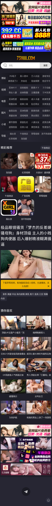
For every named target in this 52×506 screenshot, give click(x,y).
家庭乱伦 (24, 122)
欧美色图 (35, 110)
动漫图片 (46, 110)
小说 (3, 124)
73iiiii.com (26, 58)
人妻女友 (35, 122)
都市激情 (13, 122)
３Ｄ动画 (46, 87)
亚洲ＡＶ (13, 87)
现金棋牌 (35, 81)
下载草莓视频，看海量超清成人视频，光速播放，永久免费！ (26, 284)
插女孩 (13, 133)
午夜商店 (24, 133)
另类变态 (46, 104)
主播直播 (35, 92)
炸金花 (24, 81)
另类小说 (24, 127)
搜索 (45, 65)
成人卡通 (35, 99)
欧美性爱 (46, 99)
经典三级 (24, 104)
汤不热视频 (46, 133)
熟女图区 (35, 115)
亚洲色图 (24, 110)
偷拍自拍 (24, 99)
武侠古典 (46, 122)
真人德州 (24, 76)
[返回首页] (48, 500)
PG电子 (13, 76)
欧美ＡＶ (35, 87)
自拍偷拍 (24, 87)
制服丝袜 (13, 104)
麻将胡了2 (12, 81)
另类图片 (46, 115)
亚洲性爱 (13, 99)
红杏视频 (13, 138)
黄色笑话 (35, 127)
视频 (3, 89)
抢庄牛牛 (46, 81)
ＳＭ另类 (46, 92)
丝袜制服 (24, 92)
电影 (3, 101)
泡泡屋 (24, 138)
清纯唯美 (24, 115)
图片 (3, 112)
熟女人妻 (13, 92)
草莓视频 (35, 133)
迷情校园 (13, 127)
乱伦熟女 (35, 104)
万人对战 (35, 76)
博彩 (3, 78)
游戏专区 (46, 76)
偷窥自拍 (13, 110)
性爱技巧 (46, 127)
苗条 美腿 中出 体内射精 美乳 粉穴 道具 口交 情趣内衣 (24, 296)
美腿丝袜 (13, 115)
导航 (3, 135)
